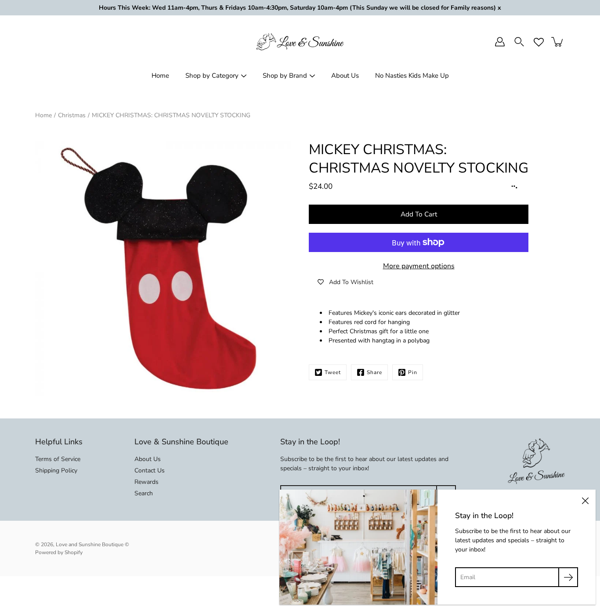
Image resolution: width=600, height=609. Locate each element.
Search (143, 493)
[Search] (519, 42)
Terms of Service (57, 459)
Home (160, 75)
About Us (345, 75)
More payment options (419, 266)
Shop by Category (212, 75)
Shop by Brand (285, 75)
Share (374, 372)
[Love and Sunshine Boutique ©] (300, 42)
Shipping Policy (56, 470)
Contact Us (149, 470)
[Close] (585, 500)
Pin (412, 372)
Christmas (72, 115)
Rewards (146, 482)
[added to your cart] (558, 42)
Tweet (333, 372)
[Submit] (568, 577)
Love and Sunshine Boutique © (92, 544)
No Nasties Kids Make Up (412, 75)
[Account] (500, 42)
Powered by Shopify (59, 552)
